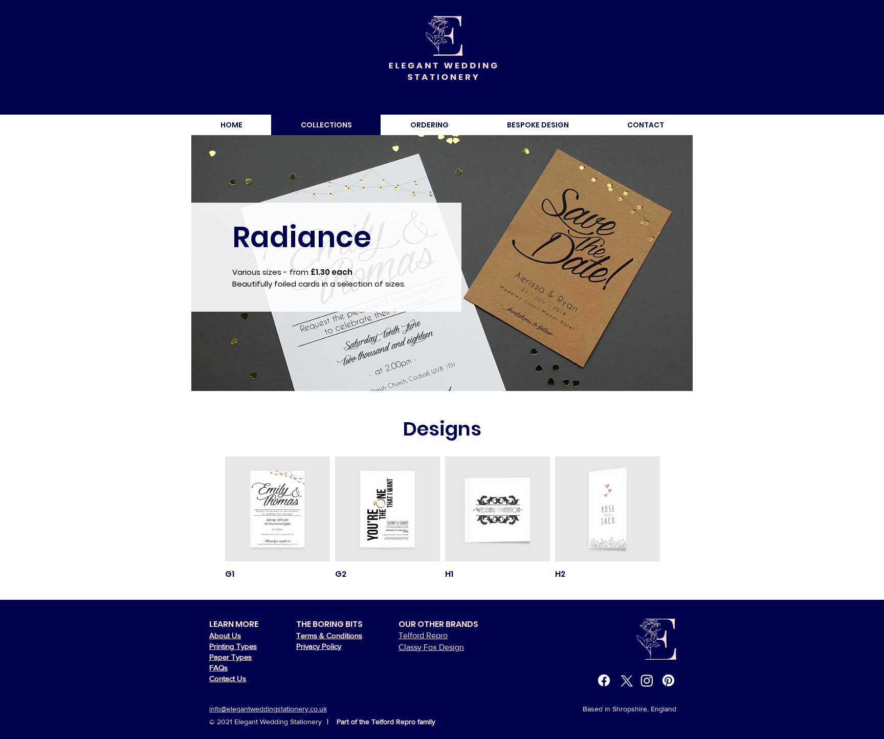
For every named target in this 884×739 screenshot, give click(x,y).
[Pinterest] (668, 680)
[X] (625, 680)
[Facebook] (604, 680)
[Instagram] (647, 680)
